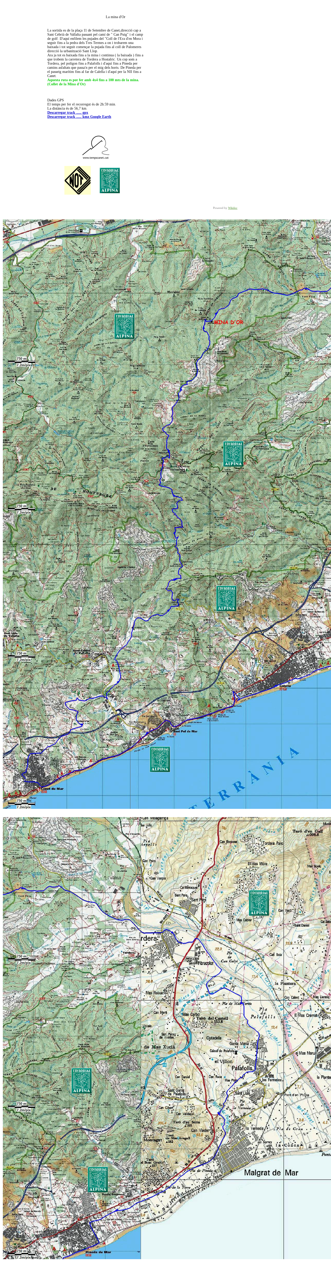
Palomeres (133, 47)
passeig (56, 72)
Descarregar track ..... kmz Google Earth (79, 117)
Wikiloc (232, 207)
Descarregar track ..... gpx (67, 113)
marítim (68, 72)
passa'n (82, 68)
